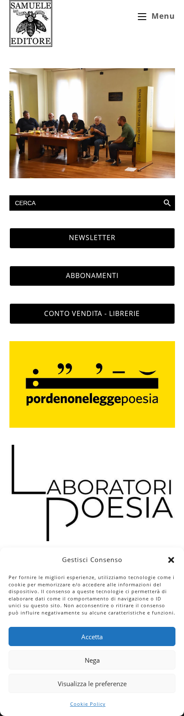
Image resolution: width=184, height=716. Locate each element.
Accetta (92, 636)
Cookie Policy (88, 704)
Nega (92, 660)
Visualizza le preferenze (92, 683)
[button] (171, 560)
